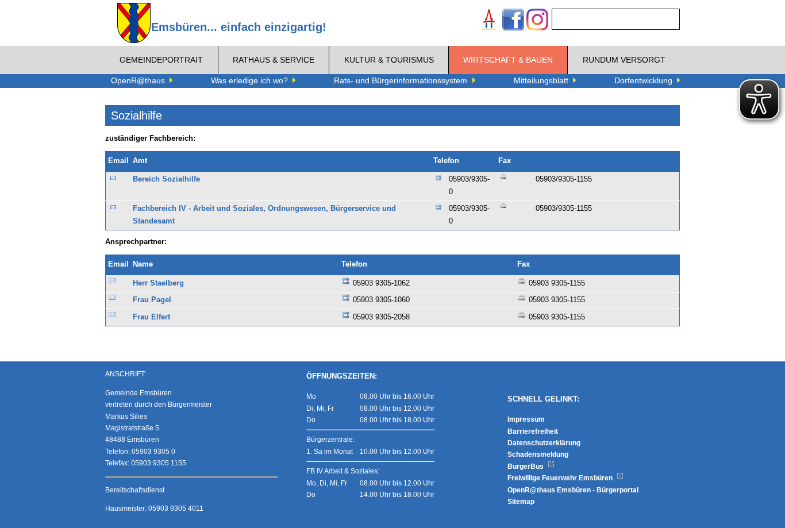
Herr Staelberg (158, 283)
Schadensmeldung (537, 454)
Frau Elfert (151, 317)
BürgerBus (526, 467)
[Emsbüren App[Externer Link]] (489, 21)
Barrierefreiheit (532, 431)
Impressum (526, 419)
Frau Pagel (152, 300)
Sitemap (520, 502)
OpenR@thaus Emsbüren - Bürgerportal (572, 490)
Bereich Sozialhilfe (166, 179)
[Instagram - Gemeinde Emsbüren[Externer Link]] (537, 21)
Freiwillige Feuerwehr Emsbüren (560, 478)
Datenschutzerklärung (543, 443)
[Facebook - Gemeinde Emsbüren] (513, 21)
